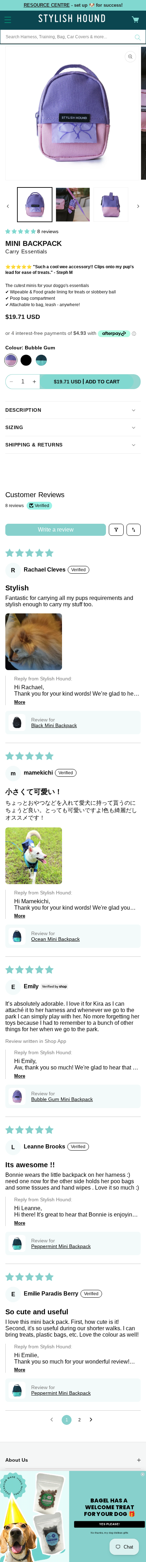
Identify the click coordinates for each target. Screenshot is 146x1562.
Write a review (56, 530)
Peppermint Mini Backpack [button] (61, 1246)
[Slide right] (138, 206)
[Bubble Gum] (10, 360)
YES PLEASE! (109, 1524)
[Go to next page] (93, 1420)
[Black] (26, 360)
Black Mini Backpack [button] (54, 725)
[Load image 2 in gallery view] (73, 204)
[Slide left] (8, 206)
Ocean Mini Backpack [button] (55, 939)
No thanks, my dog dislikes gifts (109, 1532)
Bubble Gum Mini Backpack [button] (62, 1099)
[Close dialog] (143, 1474)
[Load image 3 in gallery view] (111, 204)
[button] (8, 20)
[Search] (138, 37)
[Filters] (116, 530)
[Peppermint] (41, 360)
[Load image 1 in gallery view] (34, 204)
